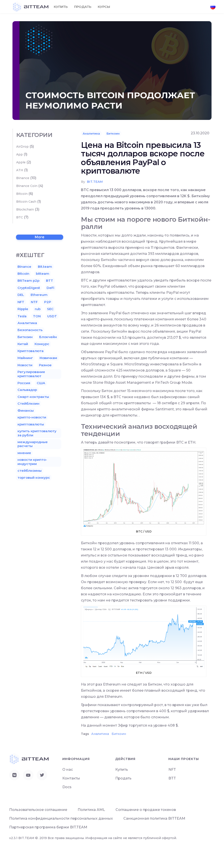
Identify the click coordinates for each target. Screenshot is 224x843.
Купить (61, 7)
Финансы (26, 410)
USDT (52, 316)
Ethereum (39, 295)
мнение (24, 453)
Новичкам (48, 358)
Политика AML (91, 810)
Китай (23, 344)
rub (37, 309)
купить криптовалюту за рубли (37, 433)
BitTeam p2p (28, 280)
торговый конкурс (34, 477)
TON (37, 316)
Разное (45, 365)
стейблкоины (30, 470)
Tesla (22, 316)
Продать (82, 7)
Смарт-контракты (33, 397)
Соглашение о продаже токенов (146, 810)
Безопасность (30, 330)
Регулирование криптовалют (31, 374)
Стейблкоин (28, 403)
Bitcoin (22, 194)
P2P (47, 302)
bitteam (42, 273)
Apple (21, 162)
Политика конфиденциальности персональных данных (61, 818)
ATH (19, 170)
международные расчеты (33, 444)
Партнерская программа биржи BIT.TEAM (48, 827)
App (19, 154)
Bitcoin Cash (26, 202)
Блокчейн (48, 337)
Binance (22, 178)
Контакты (71, 778)
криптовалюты (31, 424)
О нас (67, 769)
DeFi (50, 288)
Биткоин (113, 133)
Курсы (104, 7)
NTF (34, 302)
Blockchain (25, 209)
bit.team (95, 182)
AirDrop (22, 147)
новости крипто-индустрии (32, 462)
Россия (24, 383)
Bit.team (45, 266)
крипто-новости (32, 417)
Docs (67, 787)
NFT (21, 302)
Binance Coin (26, 186)
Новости (25, 365)
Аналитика (91, 133)
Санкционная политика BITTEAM (154, 818)
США (41, 383)
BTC (19, 217)
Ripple (23, 309)
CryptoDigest (29, 288)
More (39, 237)
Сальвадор (27, 390)
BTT (49, 280)
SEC (50, 309)
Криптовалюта (31, 351)
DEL (21, 295)
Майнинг (25, 358)
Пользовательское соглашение (38, 810)
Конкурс (42, 344)
